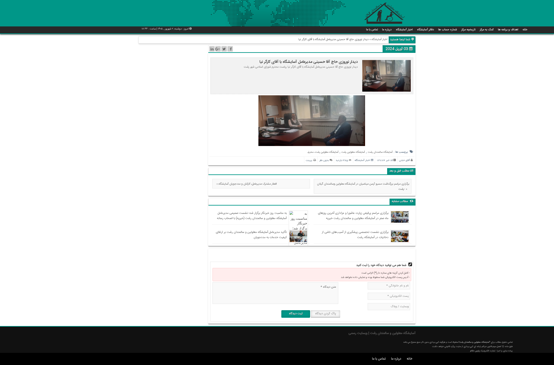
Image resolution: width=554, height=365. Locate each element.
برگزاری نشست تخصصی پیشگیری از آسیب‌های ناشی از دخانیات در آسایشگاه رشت (355, 235)
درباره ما (386, 29)
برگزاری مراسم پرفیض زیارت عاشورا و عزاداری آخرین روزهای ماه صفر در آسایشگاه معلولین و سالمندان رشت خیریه (353, 216)
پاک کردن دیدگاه (325, 313)
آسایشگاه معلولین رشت (353, 152)
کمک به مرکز (487, 29)
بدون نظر (324, 160)
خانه (525, 29)
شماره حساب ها (447, 29)
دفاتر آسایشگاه (425, 29)
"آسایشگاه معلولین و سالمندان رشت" (474, 342)
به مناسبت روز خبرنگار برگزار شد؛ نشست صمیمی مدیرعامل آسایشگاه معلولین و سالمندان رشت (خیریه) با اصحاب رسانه (252, 216)
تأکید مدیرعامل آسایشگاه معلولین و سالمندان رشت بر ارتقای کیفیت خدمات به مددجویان (251, 235)
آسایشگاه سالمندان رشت (380, 152)
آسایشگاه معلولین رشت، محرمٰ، (322, 152)
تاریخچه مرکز (468, 29)
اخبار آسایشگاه (404, 29)
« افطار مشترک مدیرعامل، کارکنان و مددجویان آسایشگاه (246, 184)
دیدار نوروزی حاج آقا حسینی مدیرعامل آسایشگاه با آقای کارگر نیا (308, 62)
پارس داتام (475, 351)
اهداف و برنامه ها (508, 29)
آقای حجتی (404, 160)
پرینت (309, 160)
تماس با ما (372, 29)
